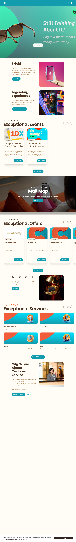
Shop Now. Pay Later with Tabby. (36, 145)
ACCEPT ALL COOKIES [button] (58, 538)
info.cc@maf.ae (22, 390)
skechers (32, 243)
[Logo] (8, 3)
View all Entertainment (19, 109)
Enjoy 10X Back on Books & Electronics (14, 145)
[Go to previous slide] (65, 222)
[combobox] (68, 2)
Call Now (29, 394)
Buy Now (15, 288)
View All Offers (38, 270)
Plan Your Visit (38, 200)
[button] (68, 538)
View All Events (38, 171)
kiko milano (56, 243)
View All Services (38, 357)
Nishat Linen (10, 243)
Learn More (16, 79)
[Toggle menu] (71, 3)
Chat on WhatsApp (18, 394)
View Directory (38, 45)
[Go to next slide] (70, 222)
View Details (18, 160)
